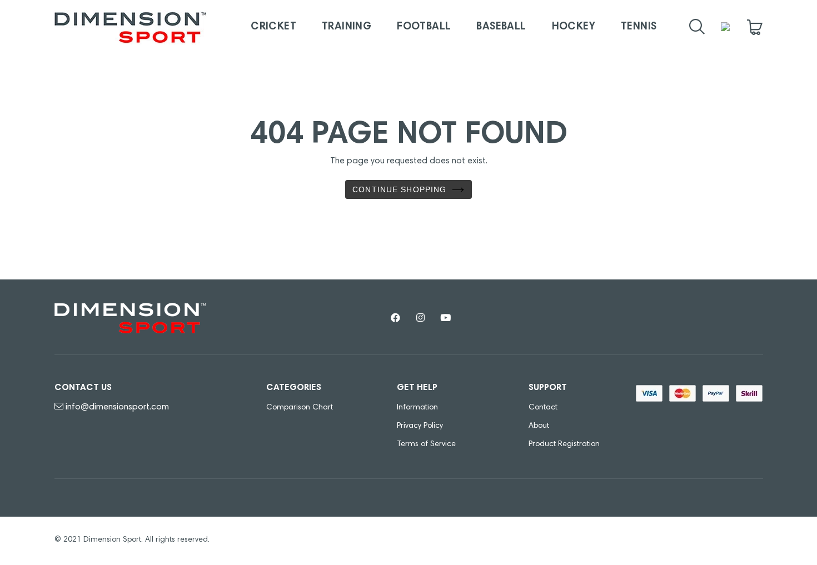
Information (417, 408)
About (539, 426)
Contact (543, 408)
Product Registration (564, 444)
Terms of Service (426, 444)
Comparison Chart (299, 408)
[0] (755, 27)
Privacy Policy (420, 426)
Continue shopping (399, 189)
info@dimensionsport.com (117, 407)
